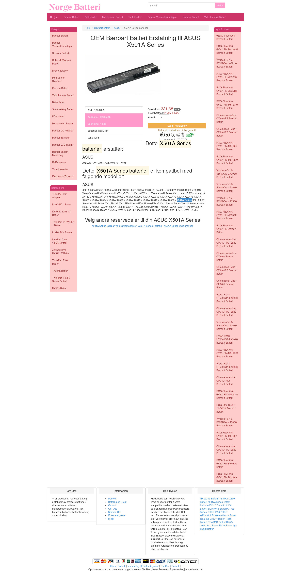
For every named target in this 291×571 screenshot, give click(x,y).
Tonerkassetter (60, 169)
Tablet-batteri (135, 17)
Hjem (55, 17)
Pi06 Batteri (221, 512)
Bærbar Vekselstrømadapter (162, 17)
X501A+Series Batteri (219, 501)
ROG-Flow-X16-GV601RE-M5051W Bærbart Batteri (226, 91)
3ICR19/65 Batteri (217, 508)
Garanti (112, 505)
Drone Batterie (60, 70)
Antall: (152, 117)
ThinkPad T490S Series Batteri (61, 279)
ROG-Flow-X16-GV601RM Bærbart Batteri (226, 463)
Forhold (112, 498)
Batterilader (91, 17)
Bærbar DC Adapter (62, 130)
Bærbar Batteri (71, 17)
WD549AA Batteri (209, 515)
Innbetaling (133, 566)
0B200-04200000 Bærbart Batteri (225, 37)
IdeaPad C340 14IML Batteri (60, 241)
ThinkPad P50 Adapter (59, 195)
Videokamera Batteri (215, 17)
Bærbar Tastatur (61, 137)
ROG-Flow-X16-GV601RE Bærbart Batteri (226, 229)
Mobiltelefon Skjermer (58, 79)
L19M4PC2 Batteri (62, 232)
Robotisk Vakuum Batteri (61, 61)
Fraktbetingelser (117, 515)
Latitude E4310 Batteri (212, 505)
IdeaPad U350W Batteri (212, 518)
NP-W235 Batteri (209, 498)
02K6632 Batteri (227, 515)
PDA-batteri (58, 116)
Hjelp (111, 518)
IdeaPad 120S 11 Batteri (61, 213)
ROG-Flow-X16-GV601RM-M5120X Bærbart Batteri (226, 146)
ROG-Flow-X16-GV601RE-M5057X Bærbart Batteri (226, 215)
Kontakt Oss (114, 512)
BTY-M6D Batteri (216, 522)
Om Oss (112, 508)
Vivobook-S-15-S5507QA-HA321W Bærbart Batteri (226, 63)
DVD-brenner (59, 162)
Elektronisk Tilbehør (62, 176)
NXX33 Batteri (59, 288)
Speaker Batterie (61, 53)
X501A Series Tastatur (150, 225)
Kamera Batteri (191, 17)
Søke (220, 5)
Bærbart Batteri (102, 27)
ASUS (117, 27)
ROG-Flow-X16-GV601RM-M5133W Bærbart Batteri (227, 104)
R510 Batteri (225, 525)
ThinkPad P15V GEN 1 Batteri (63, 223)
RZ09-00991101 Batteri (216, 523)
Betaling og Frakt (117, 501)
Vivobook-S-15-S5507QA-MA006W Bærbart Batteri (226, 174)
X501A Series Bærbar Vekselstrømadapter (114, 225)
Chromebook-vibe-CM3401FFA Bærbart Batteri (226, 381)
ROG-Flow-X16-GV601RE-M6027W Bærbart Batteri (226, 77)
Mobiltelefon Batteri (112, 17)
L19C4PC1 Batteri (61, 204)
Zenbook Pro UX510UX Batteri (61, 251)
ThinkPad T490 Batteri (60, 262)
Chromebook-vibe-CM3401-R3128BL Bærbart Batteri (226, 243)
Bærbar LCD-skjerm (62, 144)
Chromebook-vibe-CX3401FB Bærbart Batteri (226, 118)
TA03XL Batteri (60, 270)
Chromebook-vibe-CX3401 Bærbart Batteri (226, 256)
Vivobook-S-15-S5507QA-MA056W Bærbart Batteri (226, 187)
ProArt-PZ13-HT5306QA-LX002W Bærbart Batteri (227, 298)
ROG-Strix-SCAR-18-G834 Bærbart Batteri (225, 408)
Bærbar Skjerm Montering (60, 153)
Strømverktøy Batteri (63, 109)
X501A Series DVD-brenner (178, 225)
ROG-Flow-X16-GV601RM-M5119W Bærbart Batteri (227, 49)
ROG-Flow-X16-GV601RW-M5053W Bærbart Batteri (227, 394)
